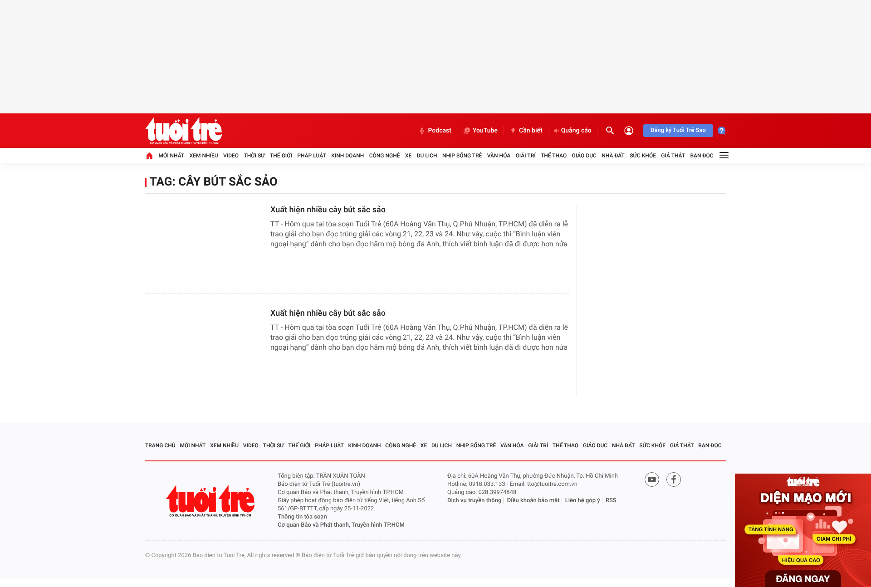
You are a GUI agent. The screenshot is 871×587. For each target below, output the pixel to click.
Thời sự (254, 155)
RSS (611, 500)
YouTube (485, 130)
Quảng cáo (576, 130)
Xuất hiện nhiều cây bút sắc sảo (328, 210)
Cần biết (531, 130)
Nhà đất (613, 155)
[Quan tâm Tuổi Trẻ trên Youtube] (652, 479)
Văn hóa (499, 155)
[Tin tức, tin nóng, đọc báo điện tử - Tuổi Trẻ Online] (183, 130)
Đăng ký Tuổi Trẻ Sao (678, 130)
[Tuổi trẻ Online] (211, 501)
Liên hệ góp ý (582, 500)
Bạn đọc (702, 155)
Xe (408, 155)
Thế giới (281, 155)
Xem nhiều (204, 155)
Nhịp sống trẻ (462, 155)
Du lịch (427, 155)
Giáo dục (584, 155)
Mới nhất (171, 155)
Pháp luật (311, 155)
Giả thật (673, 155)
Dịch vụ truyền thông (474, 500)
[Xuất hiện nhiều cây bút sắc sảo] (204, 242)
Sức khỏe (643, 155)
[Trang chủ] (149, 155)
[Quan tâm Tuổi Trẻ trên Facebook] (673, 479)
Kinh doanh (347, 155)
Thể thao (554, 155)
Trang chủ (160, 445)
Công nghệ (384, 155)
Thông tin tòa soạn (302, 517)
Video (231, 155)
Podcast (439, 130)
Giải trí (526, 155)
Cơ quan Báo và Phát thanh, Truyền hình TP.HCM (341, 525)
